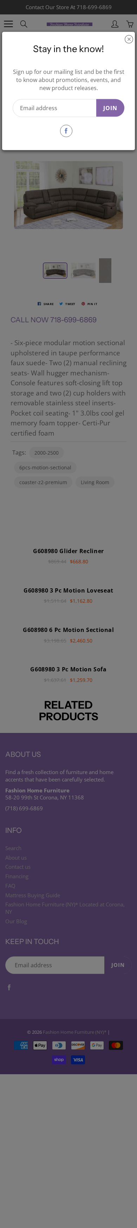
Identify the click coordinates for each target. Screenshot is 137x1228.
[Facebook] (66, 131)
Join (110, 108)
